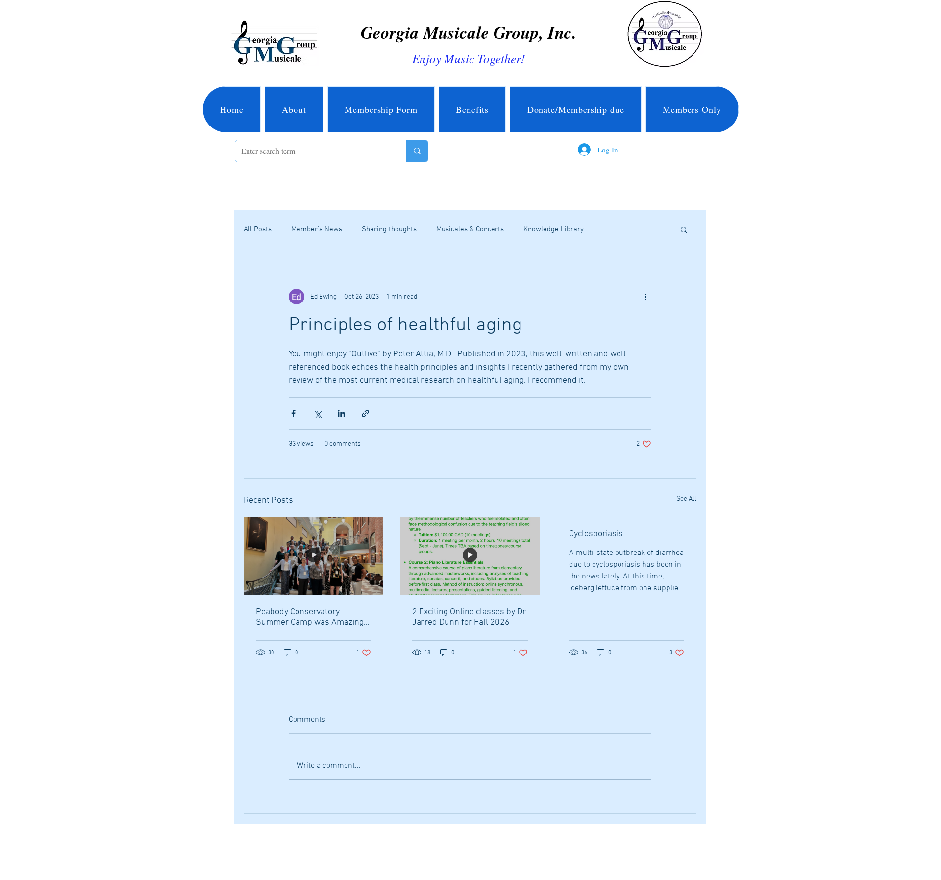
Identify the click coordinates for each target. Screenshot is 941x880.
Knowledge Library (553, 229)
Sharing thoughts (389, 229)
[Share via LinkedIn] (341, 413)
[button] (684, 229)
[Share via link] (365, 413)
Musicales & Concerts (470, 229)
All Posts (258, 229)
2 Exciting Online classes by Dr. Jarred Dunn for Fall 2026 (469, 617)
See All (686, 499)
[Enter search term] (417, 151)
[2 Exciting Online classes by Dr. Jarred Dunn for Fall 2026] (469, 556)
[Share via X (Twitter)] (317, 413)
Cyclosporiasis (596, 534)
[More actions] (645, 296)
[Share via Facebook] (293, 413)
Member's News (316, 229)
